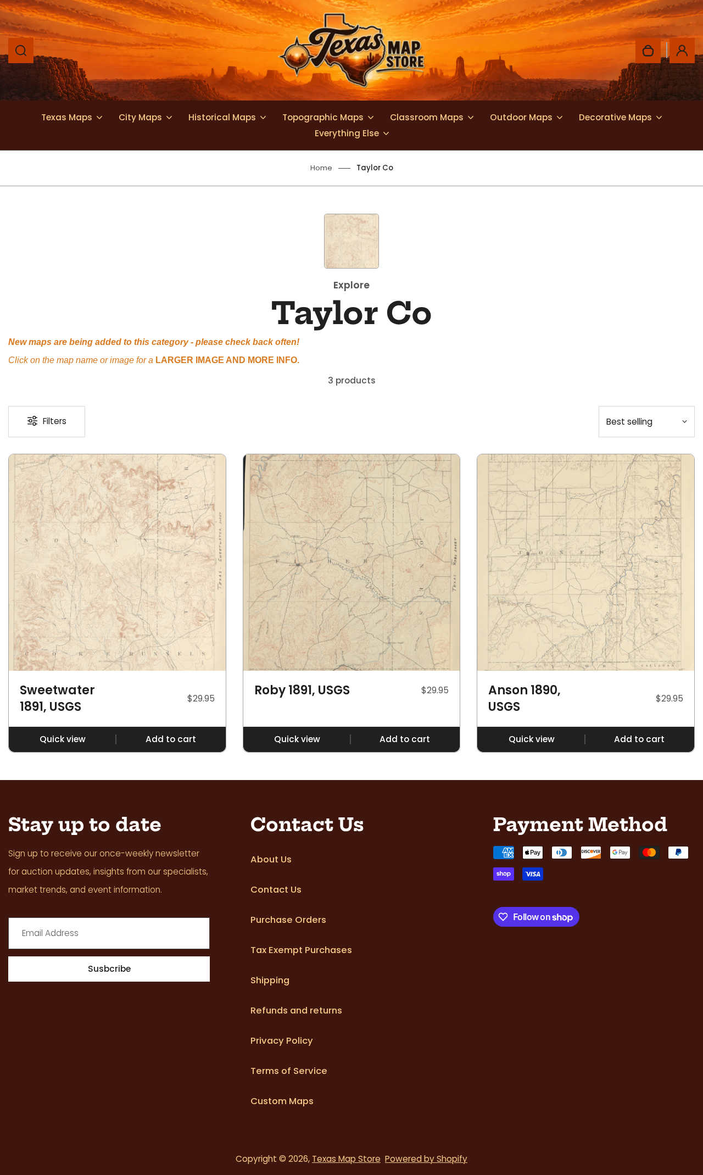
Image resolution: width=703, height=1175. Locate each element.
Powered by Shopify (426, 1159)
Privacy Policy (281, 1040)
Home (321, 168)
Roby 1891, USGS (302, 690)
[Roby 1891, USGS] (351, 562)
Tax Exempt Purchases (301, 950)
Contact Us (276, 889)
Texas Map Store (346, 1159)
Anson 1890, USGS (524, 698)
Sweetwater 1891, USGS (57, 698)
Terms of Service (288, 1071)
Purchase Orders (288, 920)
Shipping (269, 980)
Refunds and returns (296, 1010)
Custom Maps (282, 1101)
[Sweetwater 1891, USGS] (117, 562)
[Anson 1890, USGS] (585, 562)
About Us (271, 859)
